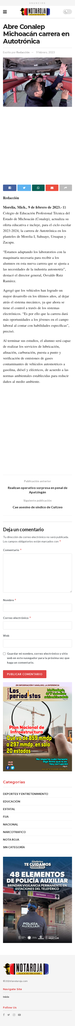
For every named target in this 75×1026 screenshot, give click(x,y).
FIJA (6, 816)
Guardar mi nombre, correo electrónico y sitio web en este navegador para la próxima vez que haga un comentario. (38, 658)
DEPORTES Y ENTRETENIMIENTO (25, 793)
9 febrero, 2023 (45, 52)
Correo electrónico (17, 618)
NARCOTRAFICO (14, 832)
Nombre (9, 600)
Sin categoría (14, 847)
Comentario (12, 550)
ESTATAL (9, 809)
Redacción (23, 52)
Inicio (6, 996)
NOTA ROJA (11, 839)
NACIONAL (10, 824)
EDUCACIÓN (11, 801)
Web (6, 635)
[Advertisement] (37, 147)
